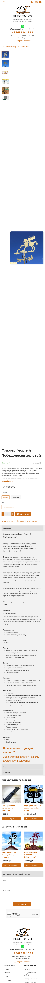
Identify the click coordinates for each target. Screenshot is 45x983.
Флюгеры (14, 47)
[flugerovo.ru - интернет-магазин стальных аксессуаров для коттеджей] (22, 14)
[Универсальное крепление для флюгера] (11, 794)
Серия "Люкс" (25, 47)
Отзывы (7, 973)
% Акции (7, 969)
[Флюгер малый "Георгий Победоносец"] (33, 840)
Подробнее (23, 760)
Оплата (6, 977)
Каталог (27, 969)
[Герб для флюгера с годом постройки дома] (33, 794)
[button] (5, 54)
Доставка (7, 980)
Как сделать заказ (31, 979)
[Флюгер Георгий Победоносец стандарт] (11, 840)
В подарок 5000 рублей (30, 974)
